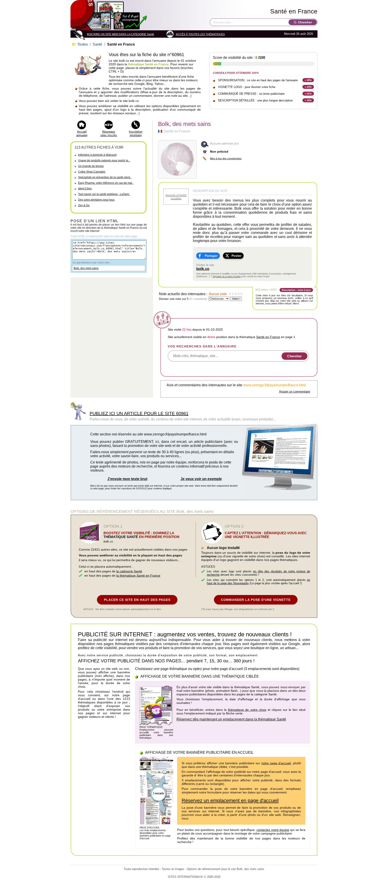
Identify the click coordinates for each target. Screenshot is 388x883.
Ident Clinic (85, 188)
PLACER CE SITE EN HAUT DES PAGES (137, 600)
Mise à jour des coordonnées (226, 158)
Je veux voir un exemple (201, 479)
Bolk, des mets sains (86, 268)
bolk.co (202, 269)
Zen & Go (84, 205)
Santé (97, 44)
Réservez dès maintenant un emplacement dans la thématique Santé (231, 719)
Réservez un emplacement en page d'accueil (230, 800)
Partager (211, 255)
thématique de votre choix (247, 710)
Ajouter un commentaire (294, 391)
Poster (236, 255)
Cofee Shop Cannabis (91, 171)
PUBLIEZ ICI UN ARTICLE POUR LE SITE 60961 (139, 413)
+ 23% (308, 87)
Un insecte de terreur (91, 166)
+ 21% (308, 93)
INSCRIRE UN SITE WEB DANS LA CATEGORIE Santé (120, 34)
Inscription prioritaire (135, 133)
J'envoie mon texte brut (127, 479)
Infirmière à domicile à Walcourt (97, 154)
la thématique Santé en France (138, 575)
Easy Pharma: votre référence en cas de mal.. (105, 183)
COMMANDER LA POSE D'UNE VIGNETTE (256, 600)
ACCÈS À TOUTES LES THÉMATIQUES (200, 34)
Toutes (80, 44)
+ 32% (308, 80)
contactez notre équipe (272, 830)
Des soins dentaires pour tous (96, 199)
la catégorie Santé (129, 571)
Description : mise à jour (296, 290)
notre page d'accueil (276, 763)
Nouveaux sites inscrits (108, 133)
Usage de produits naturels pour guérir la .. (104, 160)
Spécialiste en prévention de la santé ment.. (104, 177)
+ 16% (308, 100)
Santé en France (293, 11)
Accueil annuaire (81, 133)
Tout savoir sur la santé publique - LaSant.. (104, 194)
